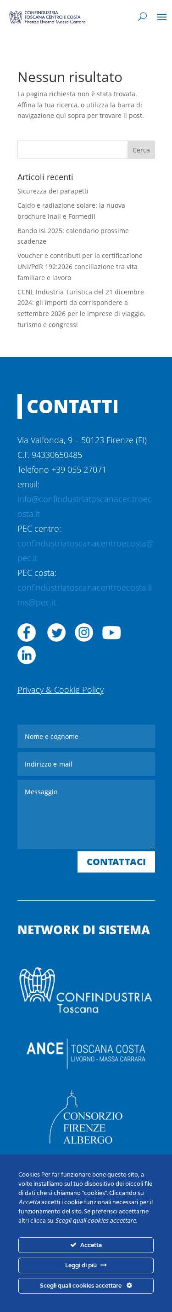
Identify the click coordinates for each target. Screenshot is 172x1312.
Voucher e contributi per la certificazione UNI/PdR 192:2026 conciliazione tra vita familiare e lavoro (80, 266)
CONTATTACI (116, 861)
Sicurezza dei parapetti (53, 191)
